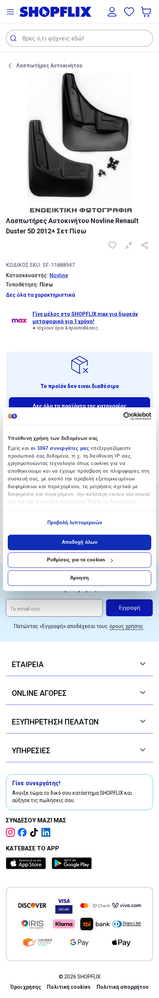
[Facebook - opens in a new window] (24, 832)
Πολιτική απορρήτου (123, 987)
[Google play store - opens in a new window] (72, 863)
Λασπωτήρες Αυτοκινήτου (49, 65)
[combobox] (79, 38)
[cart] (147, 11)
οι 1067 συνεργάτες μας (60, 448)
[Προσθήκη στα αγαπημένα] (113, 245)
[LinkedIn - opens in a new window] (47, 832)
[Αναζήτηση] (14, 38)
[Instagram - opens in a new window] (12, 832)
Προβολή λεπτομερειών (74, 523)
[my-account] (112, 11)
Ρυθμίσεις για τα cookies (76, 560)
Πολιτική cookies (69, 987)
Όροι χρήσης (25, 987)
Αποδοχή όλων (79, 542)
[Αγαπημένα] (129, 11)
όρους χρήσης (126, 626)
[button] (10, 11)
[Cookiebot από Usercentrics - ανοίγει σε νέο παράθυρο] (119, 416)
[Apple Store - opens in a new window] (27, 863)
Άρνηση (79, 578)
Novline (59, 275)
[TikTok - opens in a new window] (35, 832)
